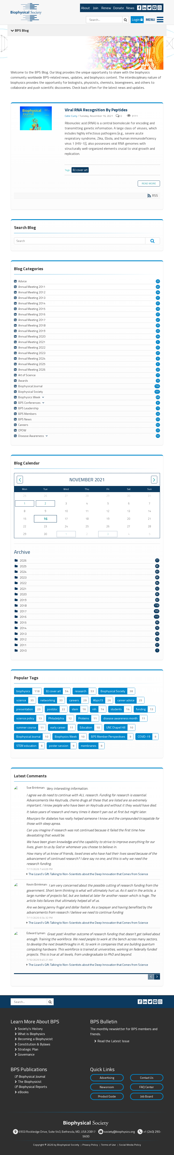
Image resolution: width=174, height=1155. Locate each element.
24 (158, 413)
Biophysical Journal (32, 1076)
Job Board (146, 1096)
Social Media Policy (130, 1145)
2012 (23, 639)
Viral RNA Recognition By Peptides (36, 118)
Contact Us (146, 1077)
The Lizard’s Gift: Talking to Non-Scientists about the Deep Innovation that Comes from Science (88, 874)
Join (95, 7)
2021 (23, 588)
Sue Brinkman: (36, 787)
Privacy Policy (90, 1145)
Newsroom (107, 1087)
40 (158, 286)
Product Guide (107, 1096)
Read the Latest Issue (113, 1040)
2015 (23, 622)
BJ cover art (80, 170)
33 (158, 309)
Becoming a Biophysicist (35, 1038)
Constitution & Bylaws (34, 1044)
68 (158, 397)
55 (158, 419)
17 (158, 375)
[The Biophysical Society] (26, 11)
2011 (23, 645)
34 (158, 292)
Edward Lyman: (36, 933)
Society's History (30, 1028)
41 (158, 320)
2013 (23, 633)
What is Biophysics (31, 1033)
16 (158, 380)
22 (158, 430)
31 (158, 297)
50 (158, 436)
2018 (23, 605)
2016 (23, 616)
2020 (23, 594)
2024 (23, 571)
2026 (23, 560)
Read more (149, 183)
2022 (23, 583)
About (85, 7)
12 (158, 408)
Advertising (107, 1077)
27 (158, 353)
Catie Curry (71, 116)
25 (158, 331)
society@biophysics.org (119, 1131)
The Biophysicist (30, 1081)
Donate (118, 7)
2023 (23, 577)
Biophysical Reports (33, 1086)
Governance (26, 1054)
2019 (23, 600)
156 (157, 386)
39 (158, 325)
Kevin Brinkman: (37, 884)
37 (158, 314)
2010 (23, 650)
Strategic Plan (28, 1049)
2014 (23, 628)
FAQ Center (146, 1087)
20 (158, 281)
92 (158, 424)
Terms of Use (108, 1145)
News (130, 7)
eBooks (23, 1091)
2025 (23, 566)
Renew (106, 7)
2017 (23, 611)
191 (157, 391)
